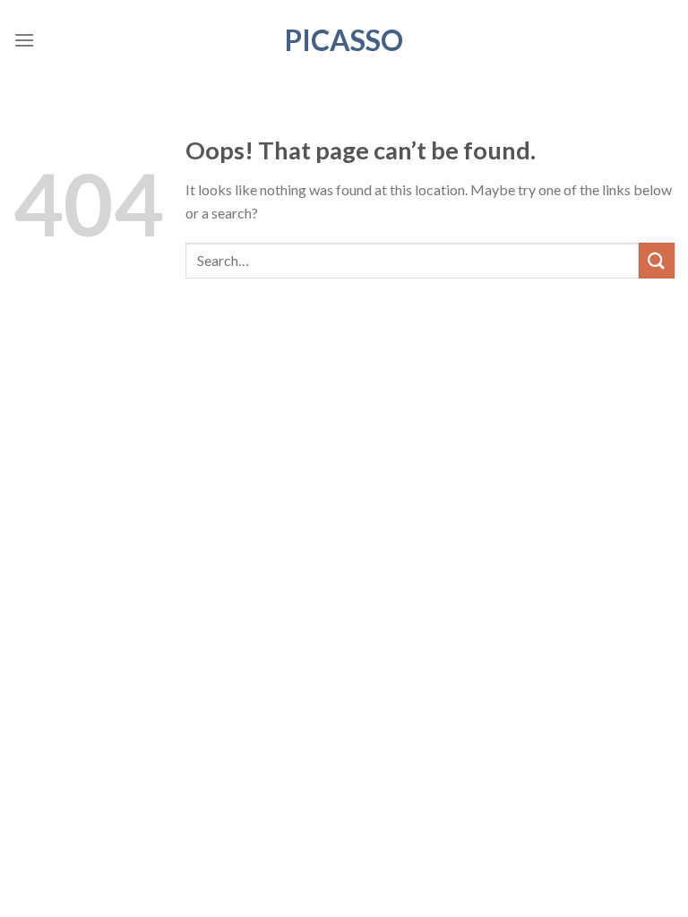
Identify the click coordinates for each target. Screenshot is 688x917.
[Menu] (24, 40)
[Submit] (657, 260)
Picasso (344, 40)
